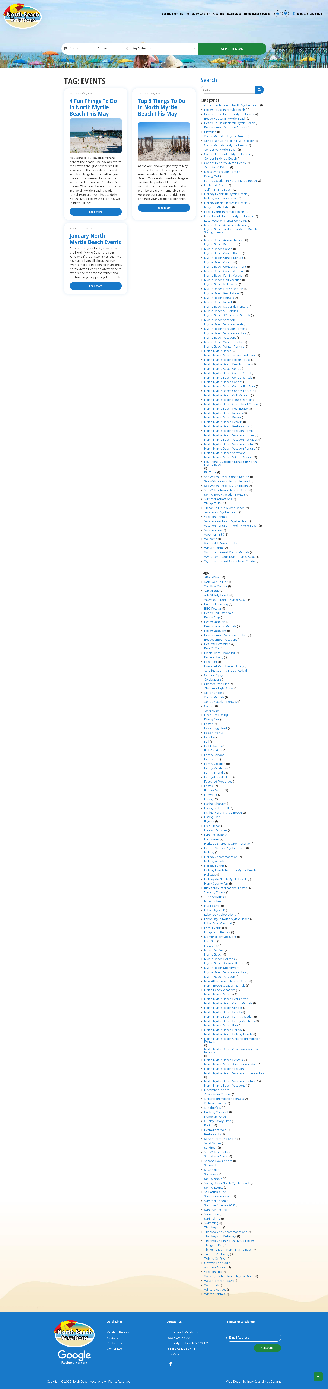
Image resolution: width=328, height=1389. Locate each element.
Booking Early (213, 657)
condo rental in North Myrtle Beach (229, 141)
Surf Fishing (212, 1218)
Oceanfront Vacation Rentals (224, 1099)
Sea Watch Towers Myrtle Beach (226, 490)
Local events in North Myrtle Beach (228, 216)
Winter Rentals (214, 1294)
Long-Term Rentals (217, 932)
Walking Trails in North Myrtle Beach (229, 1276)
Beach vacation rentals (220, 626)
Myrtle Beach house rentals (223, 289)
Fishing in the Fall (216, 808)
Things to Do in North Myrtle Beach (229, 1249)
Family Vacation (214, 764)
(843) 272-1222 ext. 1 (181, 1348)
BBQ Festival (213, 608)
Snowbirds (211, 1174)
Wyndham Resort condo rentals (226, 552)
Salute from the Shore (220, 1139)
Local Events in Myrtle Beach (224, 212)
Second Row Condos (218, 1161)
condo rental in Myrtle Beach (225, 136)
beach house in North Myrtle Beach (229, 114)
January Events (214, 892)
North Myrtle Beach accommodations (230, 355)
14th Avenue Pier (216, 582)
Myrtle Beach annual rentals (224, 240)
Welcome (210, 539)
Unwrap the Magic (217, 1263)
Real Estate (234, 14)
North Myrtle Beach (217, 351)
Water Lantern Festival (219, 1280)
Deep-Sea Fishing (216, 715)
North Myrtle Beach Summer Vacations (231, 1064)
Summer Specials (216, 1201)
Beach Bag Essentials (218, 613)
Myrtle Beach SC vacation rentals (227, 315)
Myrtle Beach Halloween (221, 284)
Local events (212, 928)
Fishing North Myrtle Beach (223, 812)
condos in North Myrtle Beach (225, 163)
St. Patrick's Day (215, 1192)
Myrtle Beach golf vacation (222, 280)
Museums (211, 945)
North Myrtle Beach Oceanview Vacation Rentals (232, 1051)
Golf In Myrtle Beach (218, 189)
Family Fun (211, 759)
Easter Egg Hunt (215, 728)
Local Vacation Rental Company (225, 220)
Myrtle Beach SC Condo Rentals (226, 306)
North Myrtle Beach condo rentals (228, 377)
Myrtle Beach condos (219, 262)
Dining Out (211, 719)
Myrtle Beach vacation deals (223, 324)
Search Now (232, 48)
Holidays (210, 874)
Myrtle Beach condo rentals (223, 258)
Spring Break (213, 1178)
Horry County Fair (216, 883)
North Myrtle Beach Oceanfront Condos (231, 404)
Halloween (211, 839)
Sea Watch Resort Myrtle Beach (226, 485)
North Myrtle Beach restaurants (226, 426)
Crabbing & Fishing (216, 167)
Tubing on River (215, 1258)
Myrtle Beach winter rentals (224, 346)
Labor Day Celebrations (220, 914)
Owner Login (116, 1348)
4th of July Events (217, 595)
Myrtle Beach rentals (219, 297)
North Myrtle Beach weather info (323, 5)
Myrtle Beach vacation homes (224, 329)
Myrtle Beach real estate (221, 293)
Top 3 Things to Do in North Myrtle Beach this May (161, 107)
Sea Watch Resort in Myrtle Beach (227, 481)
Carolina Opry (213, 675)
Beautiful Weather (217, 644)
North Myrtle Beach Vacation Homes (229, 435)
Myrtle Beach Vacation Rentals (225, 972)
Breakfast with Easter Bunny (224, 666)
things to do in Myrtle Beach (224, 508)
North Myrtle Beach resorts (223, 422)
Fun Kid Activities (215, 830)
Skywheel (211, 1170)
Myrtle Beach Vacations (220, 337)
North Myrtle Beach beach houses (228, 364)
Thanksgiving (213, 1227)
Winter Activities (215, 1289)
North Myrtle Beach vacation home (228, 431)
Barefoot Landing (216, 604)
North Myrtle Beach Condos (223, 382)
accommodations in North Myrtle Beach (231, 105)
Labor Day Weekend (218, 923)
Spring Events (213, 1187)
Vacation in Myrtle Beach (221, 512)
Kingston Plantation (217, 207)
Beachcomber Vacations (220, 639)
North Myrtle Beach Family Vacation (228, 1016)
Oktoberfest (212, 1107)
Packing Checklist (216, 1112)
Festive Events (214, 790)
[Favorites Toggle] (285, 13)
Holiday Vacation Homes (220, 198)
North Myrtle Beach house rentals (228, 400)
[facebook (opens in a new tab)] (171, 1364)
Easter (208, 724)
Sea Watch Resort (216, 1156)
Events (209, 737)
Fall (206, 741)
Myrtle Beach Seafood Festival (224, 963)
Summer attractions (218, 499)
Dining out (211, 176)
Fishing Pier (212, 817)
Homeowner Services (257, 14)
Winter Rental (214, 548)
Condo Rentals (214, 697)
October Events (215, 1103)
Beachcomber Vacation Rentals (225, 635)
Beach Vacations (215, 631)
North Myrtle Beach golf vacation (227, 395)
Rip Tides (210, 472)
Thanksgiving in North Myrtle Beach (229, 1241)
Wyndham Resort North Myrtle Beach (230, 556)
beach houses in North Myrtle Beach (229, 123)
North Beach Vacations (219, 990)
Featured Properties (218, 781)
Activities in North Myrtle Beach (225, 599)
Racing (209, 1125)
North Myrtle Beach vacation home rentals (234, 1073)
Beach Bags (212, 617)
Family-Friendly (214, 772)
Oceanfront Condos (217, 1094)
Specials (112, 1337)
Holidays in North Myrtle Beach (225, 203)
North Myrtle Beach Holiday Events (228, 1034)
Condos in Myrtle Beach (220, 158)
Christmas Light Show (219, 688)
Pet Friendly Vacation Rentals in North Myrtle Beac (230, 463)
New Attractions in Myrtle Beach (226, 981)
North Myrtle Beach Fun (221, 1025)
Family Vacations (215, 768)
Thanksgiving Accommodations (225, 1232)
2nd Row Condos (215, 586)
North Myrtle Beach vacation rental (229, 444)
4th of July (212, 591)
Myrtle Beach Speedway (221, 968)
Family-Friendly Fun (218, 777)
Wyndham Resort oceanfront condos (230, 561)
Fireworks (210, 795)
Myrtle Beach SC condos (221, 311)
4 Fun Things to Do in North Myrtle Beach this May (93, 107)
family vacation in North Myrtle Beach (230, 180)
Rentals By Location (198, 14)
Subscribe (267, 1348)
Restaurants (212, 1134)
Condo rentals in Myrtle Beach (225, 145)
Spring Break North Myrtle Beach (227, 1183)
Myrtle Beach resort (218, 302)
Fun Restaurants (215, 835)
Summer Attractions (218, 1196)
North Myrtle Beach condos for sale (229, 391)
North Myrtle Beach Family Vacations (229, 1021)
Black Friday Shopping (219, 653)
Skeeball (210, 1165)
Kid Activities (212, 901)
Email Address (239, 1337)
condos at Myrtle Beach (220, 149)
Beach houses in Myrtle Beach (225, 118)
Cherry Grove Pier (216, 684)
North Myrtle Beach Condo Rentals (228, 1003)
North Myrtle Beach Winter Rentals (228, 457)
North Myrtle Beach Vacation (224, 1069)
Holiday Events (214, 866)
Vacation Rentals (172, 14)
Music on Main (214, 950)
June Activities (214, 897)
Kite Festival (212, 906)
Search (207, 89)
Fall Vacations (213, 750)
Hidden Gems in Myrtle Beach (224, 848)
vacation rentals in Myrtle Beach (226, 521)
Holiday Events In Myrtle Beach (225, 194)
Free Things (212, 826)
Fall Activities (213, 746)
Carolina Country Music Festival (225, 670)
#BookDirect (213, 577)
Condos (209, 706)
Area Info (218, 14)
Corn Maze (211, 710)
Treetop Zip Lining (216, 1254)
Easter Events (213, 733)
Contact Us (114, 1343)
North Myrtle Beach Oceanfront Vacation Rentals (232, 1040)
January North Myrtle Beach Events (95, 239)
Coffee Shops (213, 693)
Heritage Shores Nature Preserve (227, 843)
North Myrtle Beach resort (222, 417)
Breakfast (210, 662)
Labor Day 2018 (214, 910)
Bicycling (210, 132)
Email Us (173, 1354)
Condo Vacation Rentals (220, 701)
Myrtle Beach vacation (219, 320)
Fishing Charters (215, 803)
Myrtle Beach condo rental (223, 253)
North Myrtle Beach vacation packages (231, 439)
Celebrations (212, 679)
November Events (216, 1090)
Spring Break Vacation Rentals (224, 494)
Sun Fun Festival (215, 1210)
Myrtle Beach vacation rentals (225, 333)
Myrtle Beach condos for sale (224, 271)
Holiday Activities (215, 861)
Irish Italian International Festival (226, 888)
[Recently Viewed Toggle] (277, 13)
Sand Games (212, 1143)
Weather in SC (214, 534)
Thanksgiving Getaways (220, 1236)
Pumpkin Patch (215, 1116)
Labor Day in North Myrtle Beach (226, 919)
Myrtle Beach (213, 954)
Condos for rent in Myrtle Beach (227, 154)
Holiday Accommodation (221, 857)
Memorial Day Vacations (220, 937)
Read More (95, 212)
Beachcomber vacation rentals (225, 127)
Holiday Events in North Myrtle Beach (230, 870)
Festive (209, 786)
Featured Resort (215, 185)
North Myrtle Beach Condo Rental (227, 373)
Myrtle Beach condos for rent (225, 266)
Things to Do (213, 503)
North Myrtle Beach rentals (223, 413)
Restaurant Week (216, 1130)
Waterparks (212, 1285)
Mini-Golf (210, 941)
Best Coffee (212, 648)
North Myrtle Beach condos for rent (229, 386)
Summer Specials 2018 (219, 1205)
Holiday (209, 852)
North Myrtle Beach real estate (226, 408)
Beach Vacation (214, 622)
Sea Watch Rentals (217, 1152)
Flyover (209, 821)
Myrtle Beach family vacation (224, 275)
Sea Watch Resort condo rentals (226, 477)
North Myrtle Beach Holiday (223, 1030)
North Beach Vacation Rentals (224, 985)
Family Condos (214, 755)
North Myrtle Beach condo (222, 368)
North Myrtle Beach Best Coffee (226, 999)
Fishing (209, 799)
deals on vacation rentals (222, 172)
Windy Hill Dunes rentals (221, 543)
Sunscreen (211, 1214)
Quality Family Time (217, 1121)
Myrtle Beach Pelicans (219, 959)
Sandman (210, 1147)
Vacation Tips (213, 530)
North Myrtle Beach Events (223, 1012)
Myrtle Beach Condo (218, 249)
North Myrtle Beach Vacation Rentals (229, 448)
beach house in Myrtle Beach (224, 109)
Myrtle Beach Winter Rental (223, 342)
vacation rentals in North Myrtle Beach (231, 525)
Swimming (211, 1223)
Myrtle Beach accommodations (225, 225)
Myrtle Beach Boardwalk (221, 244)
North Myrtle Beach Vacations (224, 453)
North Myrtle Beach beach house (227, 360)
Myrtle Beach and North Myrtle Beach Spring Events (230, 231)
